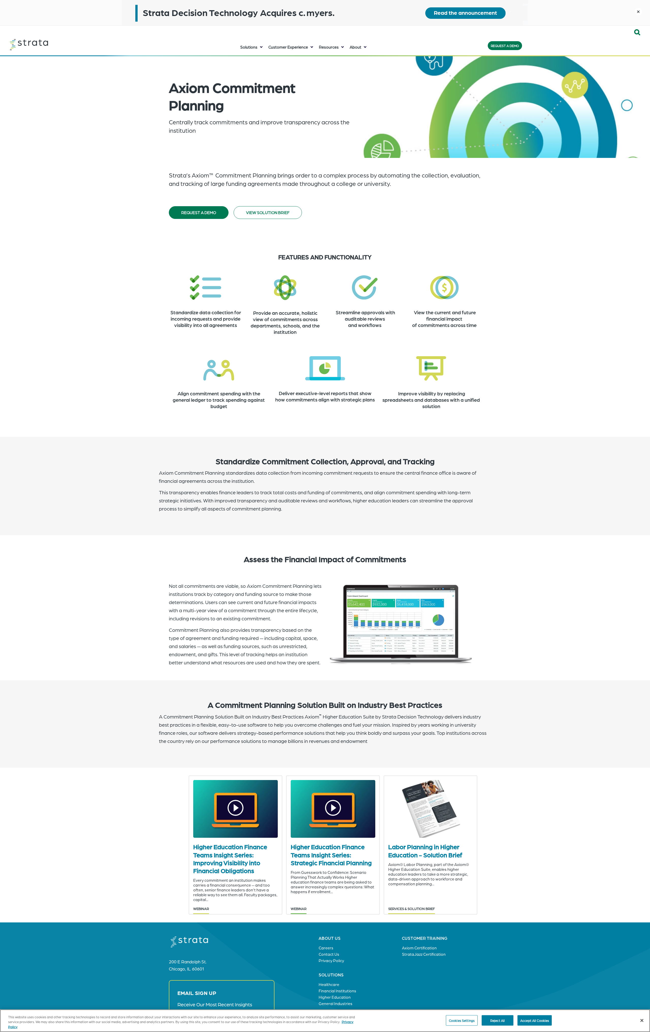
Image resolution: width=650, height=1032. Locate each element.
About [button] (355, 46)
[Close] (641, 1020)
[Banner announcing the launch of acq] (325, 12)
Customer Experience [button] (288, 46)
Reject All (497, 1020)
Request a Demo (505, 46)
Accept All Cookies (534, 1020)
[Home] (41, 44)
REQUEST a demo (198, 212)
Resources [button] (329, 46)
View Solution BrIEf (267, 212)
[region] (325, 1020)
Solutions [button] (248, 46)
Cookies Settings (462, 1020)
